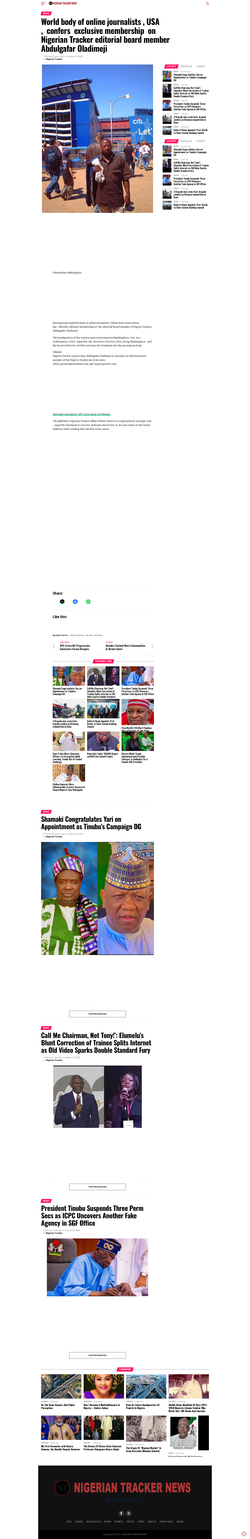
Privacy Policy (166, 1521)
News (69, 1521)
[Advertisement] (103, 247)
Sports (141, 1521)
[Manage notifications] (244, 1533)
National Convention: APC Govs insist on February (82, 414)
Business (118, 1521)
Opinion (107, 1521)
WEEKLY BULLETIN (93, 1521)
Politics (130, 1521)
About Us (152, 1521)
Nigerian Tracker (54, 59)
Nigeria (99, 635)
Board (90, 635)
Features (79, 1521)
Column (179, 1521)
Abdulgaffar (77, 635)
